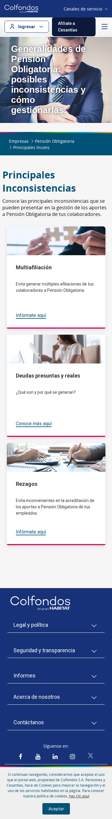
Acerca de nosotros (36, 697)
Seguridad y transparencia (44, 650)
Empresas (19, 141)
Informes (24, 675)
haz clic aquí (79, 796)
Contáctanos (28, 722)
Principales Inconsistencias (40, 147)
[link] (20, 757)
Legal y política (30, 625)
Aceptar (56, 808)
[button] (74, 26)
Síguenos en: (56, 746)
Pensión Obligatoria (54, 141)
